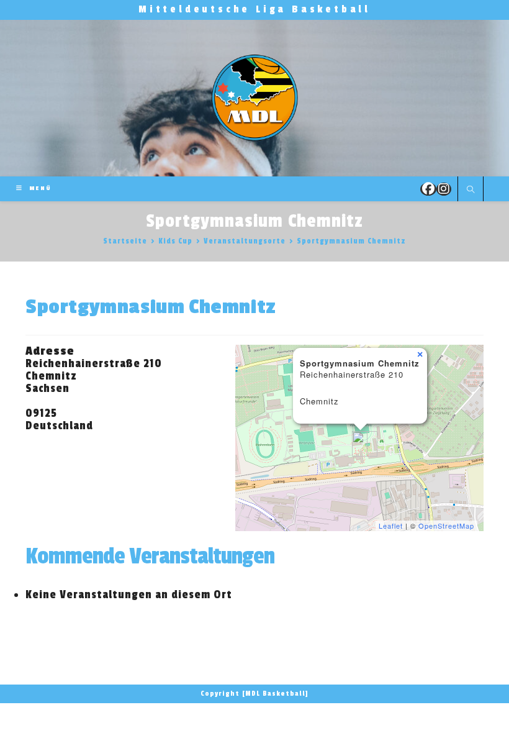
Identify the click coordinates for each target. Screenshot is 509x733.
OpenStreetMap (446, 525)
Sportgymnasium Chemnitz (351, 241)
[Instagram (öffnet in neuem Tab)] (443, 189)
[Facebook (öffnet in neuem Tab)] (428, 189)
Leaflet (391, 525)
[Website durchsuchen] (470, 190)
